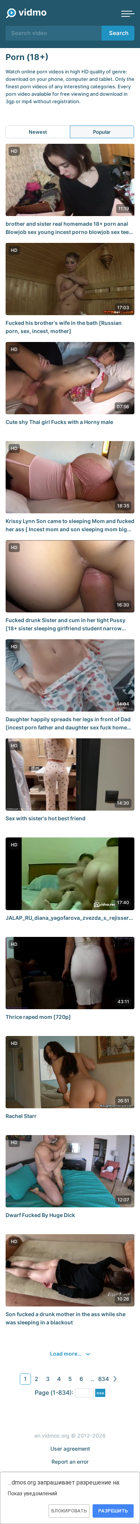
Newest (38, 132)
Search (118, 33)
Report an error (70, 1461)
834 (103, 1378)
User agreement (70, 1448)
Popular (102, 132)
